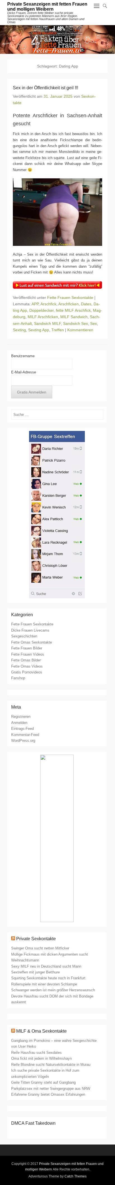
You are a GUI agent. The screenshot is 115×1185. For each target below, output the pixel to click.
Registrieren (20, 716)
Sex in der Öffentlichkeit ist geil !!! (45, 87)
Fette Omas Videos (27, 666)
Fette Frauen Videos (27, 654)
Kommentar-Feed (25, 735)
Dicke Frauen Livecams (30, 630)
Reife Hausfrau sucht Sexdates (36, 1052)
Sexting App (38, 330)
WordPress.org (23, 740)
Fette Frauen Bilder (26, 648)
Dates (86, 304)
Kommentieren (80, 330)
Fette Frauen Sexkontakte (70, 297)
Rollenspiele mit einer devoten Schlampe (44, 984)
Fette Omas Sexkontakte (31, 642)
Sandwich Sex (75, 323)
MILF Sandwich (74, 317)
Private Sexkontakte (36, 938)
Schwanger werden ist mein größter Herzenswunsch (53, 990)
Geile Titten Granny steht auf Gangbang (43, 1082)
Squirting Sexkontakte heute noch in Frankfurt (48, 978)
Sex (93, 323)
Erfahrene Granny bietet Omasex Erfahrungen (48, 1094)
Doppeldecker (41, 310)
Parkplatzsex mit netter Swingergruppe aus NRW (50, 1088)
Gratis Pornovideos (26, 672)
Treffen (57, 330)
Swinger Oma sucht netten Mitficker (40, 948)
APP (35, 304)
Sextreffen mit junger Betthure (35, 972)
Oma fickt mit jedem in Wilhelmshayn (41, 1058)
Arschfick (48, 304)
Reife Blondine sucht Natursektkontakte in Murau (50, 1064)
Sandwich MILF (47, 323)
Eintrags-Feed (22, 728)
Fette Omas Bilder (26, 660)
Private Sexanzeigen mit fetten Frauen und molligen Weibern (47, 6)
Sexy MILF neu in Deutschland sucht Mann (46, 966)
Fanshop (18, 678)
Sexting (19, 330)
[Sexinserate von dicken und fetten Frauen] (57, 39)
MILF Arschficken (43, 317)
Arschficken (68, 304)
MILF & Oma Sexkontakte (41, 1031)
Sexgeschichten (24, 636)
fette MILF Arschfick (73, 310)
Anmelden (19, 723)
